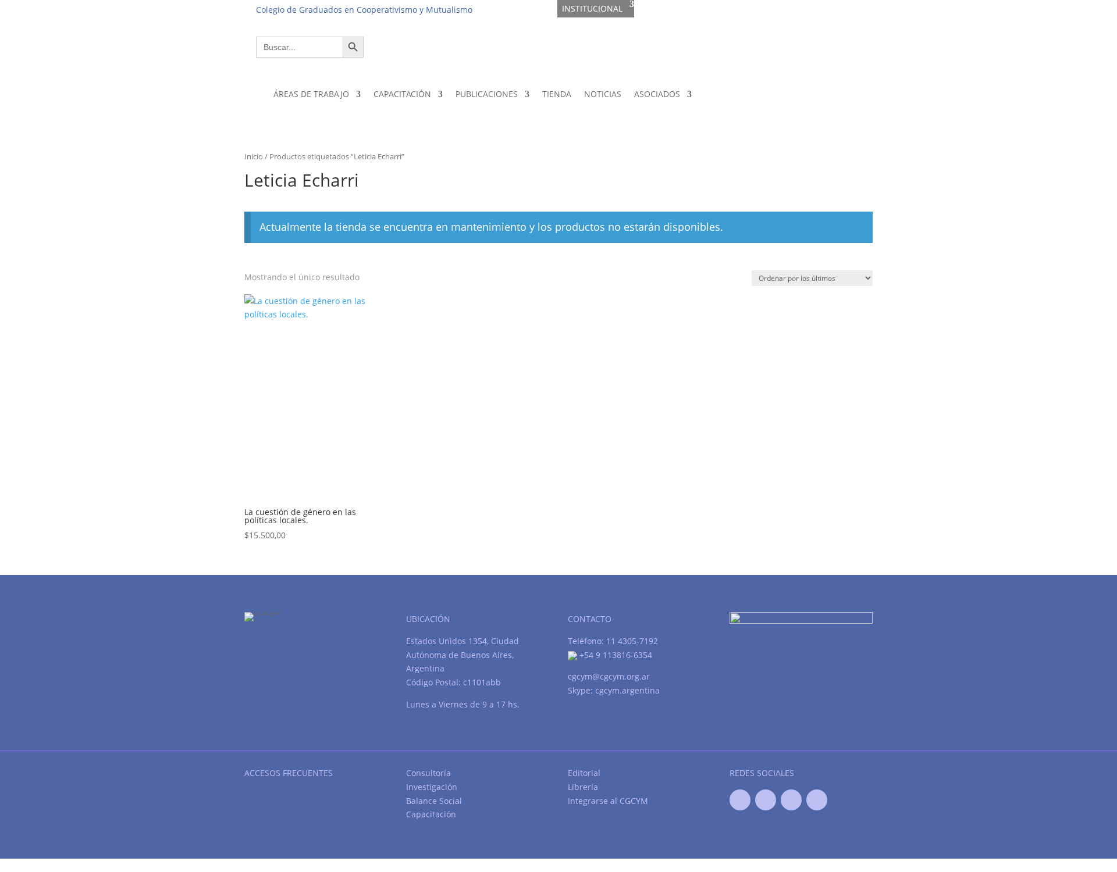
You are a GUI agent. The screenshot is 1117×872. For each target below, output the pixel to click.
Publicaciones (487, 93)
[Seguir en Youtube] (791, 799)
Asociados (657, 93)
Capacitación (402, 93)
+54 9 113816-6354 (614, 654)
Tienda (556, 93)
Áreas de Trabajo (311, 93)
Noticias (602, 93)
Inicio (253, 156)
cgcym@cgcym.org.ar (609, 676)
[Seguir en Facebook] (740, 799)
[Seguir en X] (765, 799)
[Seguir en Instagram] (816, 799)
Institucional (592, 8)
